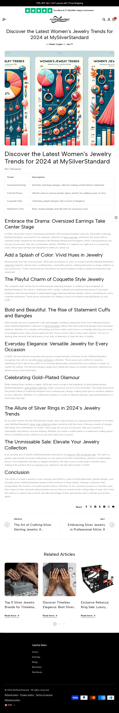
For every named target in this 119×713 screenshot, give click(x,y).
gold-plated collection (35, 388)
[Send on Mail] (113, 507)
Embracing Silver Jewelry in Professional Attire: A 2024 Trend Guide (86, 529)
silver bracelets (52, 326)
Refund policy (12, 695)
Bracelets (37, 667)
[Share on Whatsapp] (109, 507)
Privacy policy (27, 695)
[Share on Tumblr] (100, 507)
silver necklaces (45, 360)
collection (10, 265)
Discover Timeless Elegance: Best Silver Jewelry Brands (58, 607)
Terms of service (44, 695)
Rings (35, 662)
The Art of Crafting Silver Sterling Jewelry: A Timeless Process (32, 529)
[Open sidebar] (116, 217)
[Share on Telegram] (104, 507)
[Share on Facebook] (86, 507)
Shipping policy (12, 700)
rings (54, 293)
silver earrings (71, 237)
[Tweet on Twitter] (91, 507)
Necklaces (37, 672)
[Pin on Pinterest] (95, 507)
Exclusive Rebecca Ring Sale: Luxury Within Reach (94, 607)
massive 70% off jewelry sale (81, 454)
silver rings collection (40, 424)
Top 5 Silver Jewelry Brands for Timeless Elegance (19, 607)
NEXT (103, 519)
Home (35, 652)
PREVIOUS (18, 519)
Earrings (36, 657)
